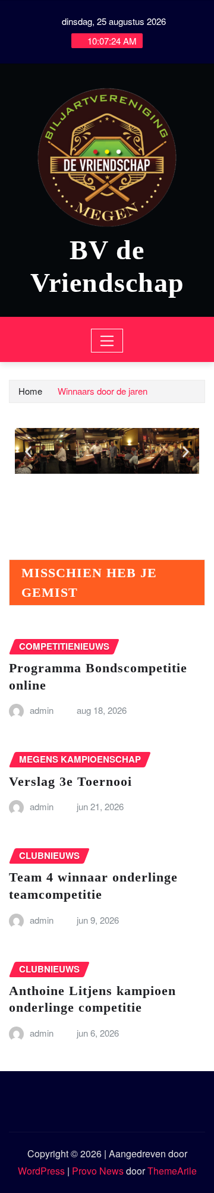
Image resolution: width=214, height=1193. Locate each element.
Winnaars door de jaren (102, 391)
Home (30, 391)
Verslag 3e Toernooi (70, 781)
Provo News (98, 1171)
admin (42, 710)
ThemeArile (172, 1171)
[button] (28, 452)
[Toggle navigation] (107, 340)
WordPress (41, 1171)
